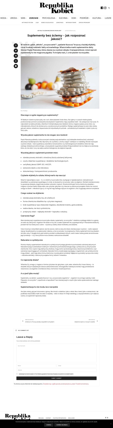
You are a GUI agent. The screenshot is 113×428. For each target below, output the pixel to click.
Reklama (41, 418)
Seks (23, 18)
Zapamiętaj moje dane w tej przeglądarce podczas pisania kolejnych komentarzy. (46, 374)
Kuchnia (63, 18)
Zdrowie (33, 18)
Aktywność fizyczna (27, 22)
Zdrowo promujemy (84, 22)
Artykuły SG (41, 30)
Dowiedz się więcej (62, 425)
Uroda (13, 18)
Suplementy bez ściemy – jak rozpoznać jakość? (56, 37)
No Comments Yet (23, 330)
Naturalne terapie (71, 22)
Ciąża (37, 22)
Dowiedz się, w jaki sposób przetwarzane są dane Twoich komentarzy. (66, 384)
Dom (73, 18)
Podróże (84, 18)
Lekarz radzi (59, 22)
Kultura (97, 18)
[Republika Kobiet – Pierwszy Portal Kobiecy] (56, 8)
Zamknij (48, 425)
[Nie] (111, 424)
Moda (3, 18)
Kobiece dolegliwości (47, 22)
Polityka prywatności (59, 418)
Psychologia (48, 18)
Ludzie (108, 18)
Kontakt (48, 418)
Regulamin (71, 418)
